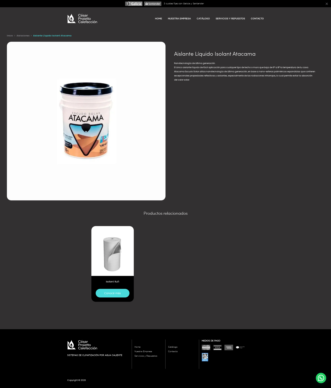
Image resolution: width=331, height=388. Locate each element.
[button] (321, 378)
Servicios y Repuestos (230, 18)
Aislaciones (23, 35)
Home (158, 18)
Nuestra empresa (179, 18)
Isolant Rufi (112, 281)
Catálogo (203, 18)
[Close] (326, 4)
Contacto (257, 18)
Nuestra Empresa (143, 351)
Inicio (10, 35)
